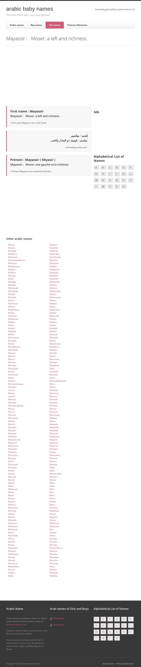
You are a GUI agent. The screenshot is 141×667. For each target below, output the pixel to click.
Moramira (13, 547)
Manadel (54, 337)
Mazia (11, 461)
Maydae (53, 448)
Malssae (54, 334)
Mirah (11, 495)
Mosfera (12, 551)
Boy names (36, 25)
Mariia (53, 387)
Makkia (53, 319)
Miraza (53, 501)
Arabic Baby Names (29, 9)
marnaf (11, 396)
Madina (11, 269)
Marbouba (13, 374)
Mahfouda (13, 291)
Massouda (54, 414)
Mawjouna (54, 436)
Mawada (54, 424)
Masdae (53, 405)
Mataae (53, 418)
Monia (53, 535)
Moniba (53, 538)
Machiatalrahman (16, 260)
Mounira (54, 560)
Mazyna (53, 464)
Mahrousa (13, 303)
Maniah (53, 353)
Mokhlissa (54, 523)
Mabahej (54, 247)
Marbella (54, 371)
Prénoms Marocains (77, 25)
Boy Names (58, 618)
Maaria (11, 244)
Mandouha (13, 349)
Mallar (11, 334)
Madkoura (54, 269)
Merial (11, 479)
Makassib (54, 315)
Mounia (11, 560)
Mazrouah (13, 464)
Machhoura (55, 257)
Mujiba (11, 572)
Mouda (11, 557)
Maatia (11, 247)
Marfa (11, 377)
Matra (52, 421)
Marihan (12, 387)
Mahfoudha (55, 291)
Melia (52, 467)
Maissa (11, 306)
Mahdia (53, 284)
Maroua (53, 396)
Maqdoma (54, 365)
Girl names (54, 25)
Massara (54, 411)
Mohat (53, 520)
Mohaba (12, 520)
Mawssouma (14, 439)
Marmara (54, 393)
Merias (53, 479)
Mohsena (12, 523)
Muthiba (53, 575)
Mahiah (11, 294)
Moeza (53, 513)
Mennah (12, 476)
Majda (53, 306)
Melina (11, 470)
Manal (53, 340)
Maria (52, 383)
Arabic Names (109, 663)
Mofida (11, 517)
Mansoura (54, 359)
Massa (11, 411)
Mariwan (54, 390)
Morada (53, 544)
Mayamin (12, 442)
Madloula (54, 272)
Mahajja (12, 281)
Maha (11, 278)
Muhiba (53, 569)
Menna (11, 473)
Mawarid (54, 433)
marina (11, 390)
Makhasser (13, 319)
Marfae (11, 380)
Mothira (53, 551)
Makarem (12, 315)
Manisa (11, 356)
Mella (52, 470)
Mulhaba (54, 572)
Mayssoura (55, 455)
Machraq (12, 263)
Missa (52, 504)
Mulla (10, 575)
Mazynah (12, 467)
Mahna (11, 300)
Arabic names (17, 25)
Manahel (12, 340)
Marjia (11, 393)
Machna (53, 260)
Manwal (53, 362)
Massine (12, 414)
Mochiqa (12, 510)
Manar (11, 343)
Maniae (11, 353)
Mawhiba (12, 436)
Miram (11, 498)
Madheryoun (14, 266)
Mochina (54, 507)
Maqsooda (13, 368)
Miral (52, 495)
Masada (53, 402)
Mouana (53, 554)
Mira (52, 492)
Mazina (53, 461)
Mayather (12, 448)
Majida (11, 312)
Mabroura (13, 257)
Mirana (11, 501)
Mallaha (12, 331)
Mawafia (12, 427)
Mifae (52, 483)
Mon (52, 529)
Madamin (54, 263)
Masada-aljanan (16, 405)
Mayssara (13, 455)
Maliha (53, 325)
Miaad (11, 483)
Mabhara (12, 254)
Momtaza (12, 529)
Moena (11, 513)
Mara (52, 368)
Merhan (53, 476)
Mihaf (11, 486)
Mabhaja (54, 250)
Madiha (53, 266)
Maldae (11, 322)
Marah (11, 371)
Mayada (53, 439)
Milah (52, 486)
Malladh (53, 328)
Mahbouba (55, 281)
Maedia (11, 275)
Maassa (53, 244)
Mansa (11, 359)
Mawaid (12, 430)
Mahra (53, 300)
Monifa (11, 541)
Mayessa (12, 452)
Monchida (13, 535)
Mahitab (12, 297)
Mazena (53, 458)
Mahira (53, 294)
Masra (11, 408)
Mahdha (12, 284)
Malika (11, 328)
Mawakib (54, 430)
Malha (11, 325)
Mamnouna (13, 337)
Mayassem (13, 445)
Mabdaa (12, 250)
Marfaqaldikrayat (58, 380)
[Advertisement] (70, 75)
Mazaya (12, 458)
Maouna (12, 365)
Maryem (12, 402)
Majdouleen (13, 309)
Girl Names (58, 624)
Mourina (54, 563)
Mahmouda (55, 297)
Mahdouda (13, 288)
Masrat (53, 408)
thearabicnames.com (16, 624)
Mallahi (53, 331)
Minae (11, 492)
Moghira (54, 517)
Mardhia (54, 374)
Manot (53, 356)
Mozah (11, 569)
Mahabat (54, 278)
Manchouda (55, 343)
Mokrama (54, 526)
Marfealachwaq (15, 383)
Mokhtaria (13, 526)
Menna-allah (56, 473)
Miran (52, 498)
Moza (52, 566)
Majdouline (55, 309)
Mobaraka (13, 507)
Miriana (11, 504)
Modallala (54, 510)
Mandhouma (14, 346)
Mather (11, 421)
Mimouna (12, 489)
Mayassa (54, 442)
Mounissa (12, 563)
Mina (52, 489)
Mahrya (53, 303)
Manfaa (53, 349)
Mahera (53, 288)
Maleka (53, 322)
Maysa (53, 452)
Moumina (54, 557)
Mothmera (13, 554)
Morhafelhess (56, 547)
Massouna (13, 418)
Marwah (53, 399)
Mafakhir (54, 275)
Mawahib (54, 427)
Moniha (53, 541)
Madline (12, 272)
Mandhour (54, 346)
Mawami (12, 433)
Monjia (11, 544)
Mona (11, 532)
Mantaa (11, 362)
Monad (53, 532)
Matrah (11, 424)
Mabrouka (54, 254)
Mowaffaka (13, 566)
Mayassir (54, 445)
